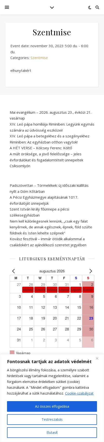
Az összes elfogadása (52, 406)
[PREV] (14, 271)
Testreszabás (52, 419)
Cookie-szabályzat (79, 393)
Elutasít (52, 432)
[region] (52, 398)
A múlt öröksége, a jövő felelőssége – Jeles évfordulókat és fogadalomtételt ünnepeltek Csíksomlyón (46, 159)
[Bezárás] (99, 358)
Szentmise (39, 57)
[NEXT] (89, 271)
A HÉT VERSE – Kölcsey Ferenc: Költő (41, 147)
